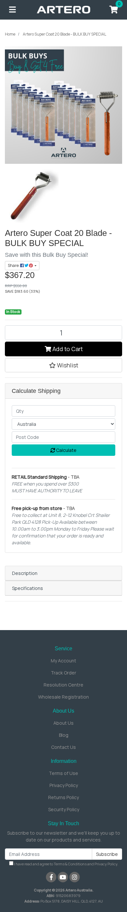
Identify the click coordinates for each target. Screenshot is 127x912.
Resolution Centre (63, 685)
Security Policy (63, 809)
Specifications (27, 588)
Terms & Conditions (70, 863)
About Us (63, 723)
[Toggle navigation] (12, 9)
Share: (14, 265)
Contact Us (63, 747)
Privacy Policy (63, 785)
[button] (63, 365)
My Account (63, 660)
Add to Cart (67, 349)
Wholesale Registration (63, 697)
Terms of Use (63, 773)
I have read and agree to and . (65, 863)
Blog (63, 735)
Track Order (63, 673)
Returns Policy (63, 797)
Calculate (66, 450)
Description (24, 573)
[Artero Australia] (64, 9)
